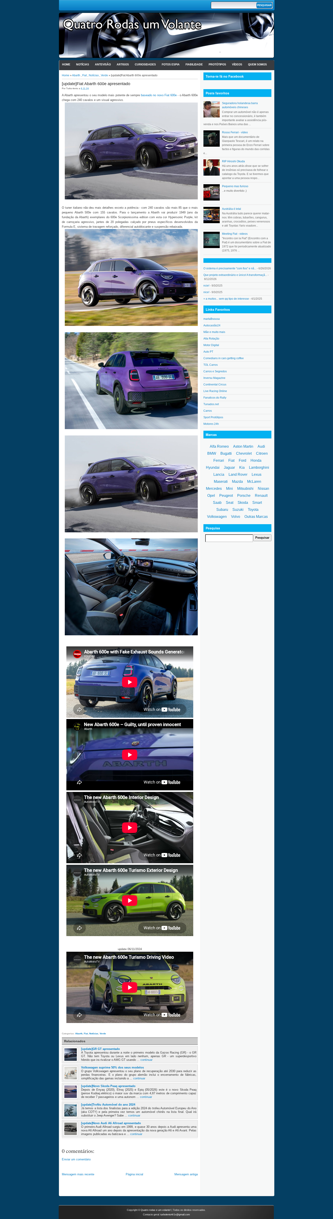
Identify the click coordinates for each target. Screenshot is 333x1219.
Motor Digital (211, 345)
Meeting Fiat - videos (235, 233)
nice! (206, 292)
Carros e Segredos (215, 371)
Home (66, 64)
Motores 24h (211, 423)
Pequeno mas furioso (235, 186)
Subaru (222, 510)
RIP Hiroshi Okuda (233, 161)
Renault (261, 495)
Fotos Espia (171, 64)
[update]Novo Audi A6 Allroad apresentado (111, 1123)
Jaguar (229, 467)
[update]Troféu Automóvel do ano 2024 (108, 1104)
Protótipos (217, 64)
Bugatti (226, 453)
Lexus (256, 474)
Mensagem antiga (186, 1174)
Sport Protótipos (213, 417)
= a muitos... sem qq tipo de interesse (226, 298)
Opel (211, 495)
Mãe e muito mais (214, 332)
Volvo (235, 517)
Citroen (262, 453)
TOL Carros (210, 364)
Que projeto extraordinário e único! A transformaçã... (235, 275)
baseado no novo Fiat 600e (159, 95)
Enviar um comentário (76, 1159)
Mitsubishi (245, 488)
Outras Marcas (256, 517)
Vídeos (237, 64)
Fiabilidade (194, 64)
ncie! (206, 285)
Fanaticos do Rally (214, 397)
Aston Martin (243, 446)
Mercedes (214, 488)
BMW (211, 453)
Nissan (263, 488)
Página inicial (134, 1174)
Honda (256, 460)
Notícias (82, 64)
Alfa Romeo (219, 446)
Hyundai (212, 467)
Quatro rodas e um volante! (156, 1210)
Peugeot (226, 495)
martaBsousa (211, 318)
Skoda (243, 502)
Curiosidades (145, 64)
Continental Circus (214, 384)
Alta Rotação (211, 338)
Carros (207, 410)
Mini (229, 488)
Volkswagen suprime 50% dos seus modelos (112, 1067)
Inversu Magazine (214, 378)
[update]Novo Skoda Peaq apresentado (108, 1086)
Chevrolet (243, 453)
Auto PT (208, 351)
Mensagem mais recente (78, 1174)
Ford (242, 460)
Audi (261, 446)
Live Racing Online (215, 391)
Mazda (237, 481)
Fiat (84, 75)
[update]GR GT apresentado (100, 1049)
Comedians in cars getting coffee (223, 358)
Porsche (243, 495)
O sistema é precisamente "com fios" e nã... (229, 268)
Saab (217, 502)
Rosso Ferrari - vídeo (235, 132)
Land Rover (238, 474)
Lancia (219, 474)
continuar (146, 1059)
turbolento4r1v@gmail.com (175, 1214)
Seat (229, 502)
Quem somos (257, 64)
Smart (257, 502)
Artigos (123, 64)
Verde (104, 75)
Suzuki (238, 510)
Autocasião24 (211, 325)
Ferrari (219, 460)
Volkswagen (217, 517)
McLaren (254, 481)
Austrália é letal (231, 208)
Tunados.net (211, 404)
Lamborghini (259, 467)
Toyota (253, 510)
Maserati (220, 481)
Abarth (76, 75)
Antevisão (103, 64)
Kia (241, 467)
